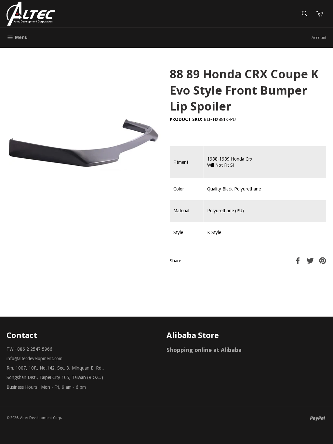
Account (319, 37)
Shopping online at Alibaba (204, 349)
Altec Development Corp (40, 418)
